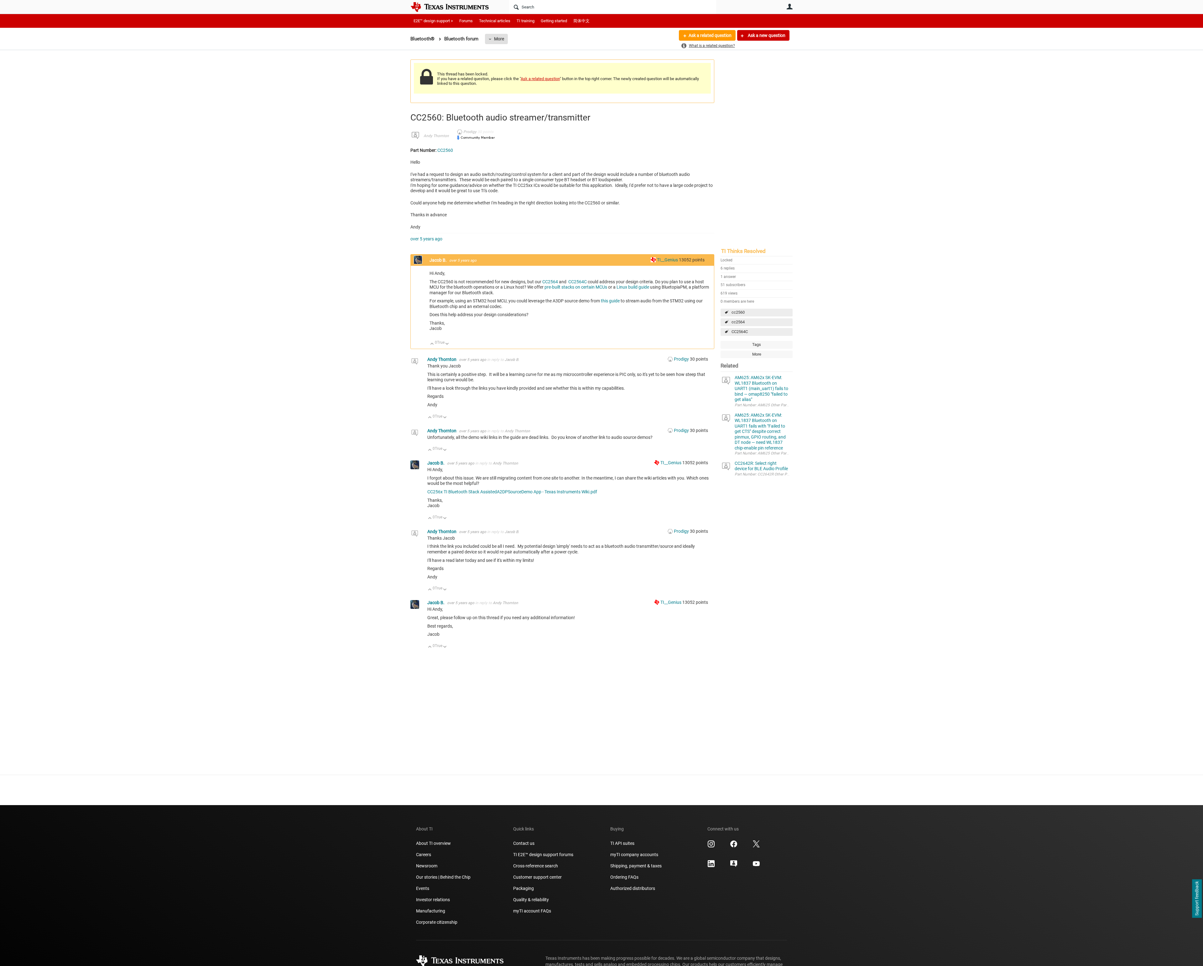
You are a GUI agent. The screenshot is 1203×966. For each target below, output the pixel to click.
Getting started (554, 20)
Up (432, 344)
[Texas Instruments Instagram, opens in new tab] (711, 846)
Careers (423, 854)
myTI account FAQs (532, 910)
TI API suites (622, 843)
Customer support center (537, 877)
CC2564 (550, 281)
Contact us (523, 843)
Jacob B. (439, 260)
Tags (756, 344)
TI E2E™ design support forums (543, 854)
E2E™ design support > (433, 20)
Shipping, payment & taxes (636, 865)
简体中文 (581, 20)
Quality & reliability (531, 899)
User (789, 6)
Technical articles (494, 20)
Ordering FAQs (624, 877)
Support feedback (1196, 898)
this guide (610, 300)
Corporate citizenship (436, 922)
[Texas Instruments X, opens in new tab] (756, 846)
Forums (466, 20)
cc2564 (738, 322)
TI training (525, 20)
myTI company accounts (634, 854)
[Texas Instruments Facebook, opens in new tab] (733, 846)
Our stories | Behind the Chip (443, 877)
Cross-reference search (535, 865)
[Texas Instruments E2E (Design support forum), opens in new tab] (733, 865)
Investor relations (433, 899)
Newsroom (426, 865)
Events (422, 888)
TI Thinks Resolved (743, 251)
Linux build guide (633, 287)
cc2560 (738, 312)
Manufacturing (430, 910)
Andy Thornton (436, 136)
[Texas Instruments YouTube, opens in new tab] (756, 865)
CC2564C (740, 331)
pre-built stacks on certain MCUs (575, 287)
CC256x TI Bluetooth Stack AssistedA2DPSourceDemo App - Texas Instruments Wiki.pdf (512, 491)
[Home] (454, 7)
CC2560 (445, 150)
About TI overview (433, 843)
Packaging (523, 888)
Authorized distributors (632, 888)
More (499, 38)
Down (447, 344)
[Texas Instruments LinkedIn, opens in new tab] (711, 865)
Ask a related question (710, 35)
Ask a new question (766, 35)
